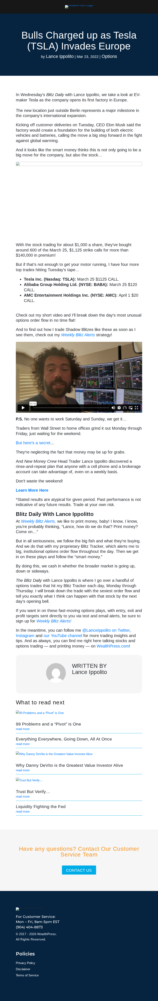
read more (23, 729)
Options (109, 56)
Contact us (79, 870)
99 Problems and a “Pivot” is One (48, 724)
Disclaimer (23, 969)
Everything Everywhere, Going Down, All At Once (64, 739)
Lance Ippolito (60, 56)
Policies (25, 954)
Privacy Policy (25, 963)
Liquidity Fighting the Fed (41, 806)
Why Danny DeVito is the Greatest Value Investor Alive (69, 765)
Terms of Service (27, 975)
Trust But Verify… (33, 791)
